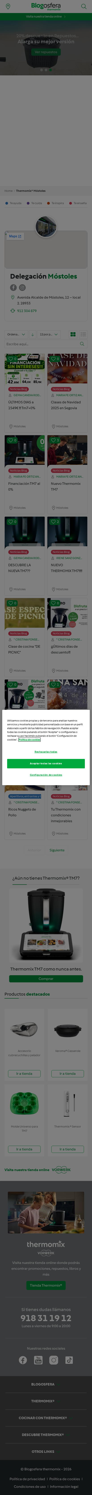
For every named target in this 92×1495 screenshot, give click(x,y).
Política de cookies (29, 739)
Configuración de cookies (46, 774)
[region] (46, 747)
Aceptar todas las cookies (46, 763)
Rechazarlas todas (46, 751)
